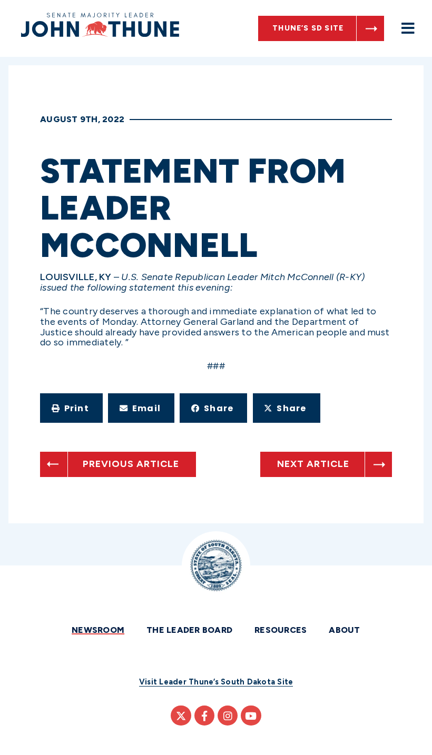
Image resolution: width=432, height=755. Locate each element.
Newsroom (98, 630)
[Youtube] (251, 716)
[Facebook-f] (204, 716)
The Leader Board (189, 630)
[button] (71, 408)
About (344, 630)
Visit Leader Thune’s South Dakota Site (216, 682)
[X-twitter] (181, 716)
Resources (280, 630)
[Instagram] (228, 716)
